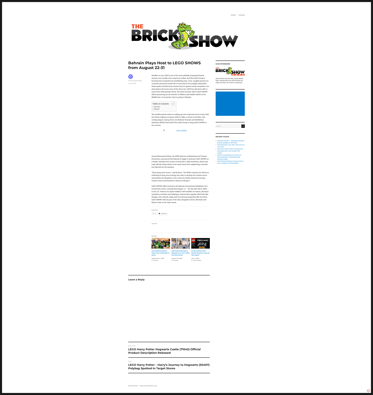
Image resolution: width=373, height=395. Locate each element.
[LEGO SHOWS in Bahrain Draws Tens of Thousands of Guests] (161, 243)
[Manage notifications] (368, 390)
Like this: (157, 107)
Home (233, 15)
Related (156, 109)
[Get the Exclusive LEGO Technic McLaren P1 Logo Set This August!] (200, 243)
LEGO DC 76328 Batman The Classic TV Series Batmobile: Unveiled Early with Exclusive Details (229, 157)
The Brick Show (133, 386)
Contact (241, 15)
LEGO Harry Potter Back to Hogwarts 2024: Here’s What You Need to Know (180, 253)
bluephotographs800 (135, 80)
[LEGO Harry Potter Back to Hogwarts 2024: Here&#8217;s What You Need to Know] (180, 243)
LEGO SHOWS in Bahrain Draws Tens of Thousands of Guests (160, 253)
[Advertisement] (230, 104)
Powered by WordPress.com (148, 386)
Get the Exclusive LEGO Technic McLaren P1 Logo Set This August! (200, 253)
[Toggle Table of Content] (172, 104)
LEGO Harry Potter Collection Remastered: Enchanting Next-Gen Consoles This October (230, 151)
